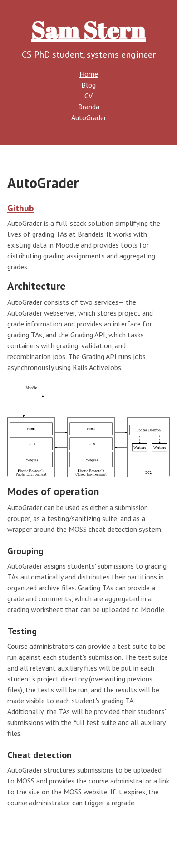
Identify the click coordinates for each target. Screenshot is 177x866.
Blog (88, 84)
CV (88, 95)
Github (20, 208)
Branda (88, 106)
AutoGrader (88, 117)
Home (88, 73)
